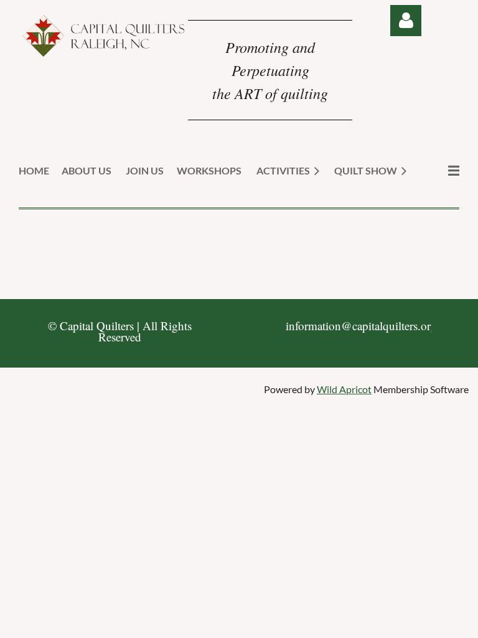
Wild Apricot (344, 389)
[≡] (440, 170)
